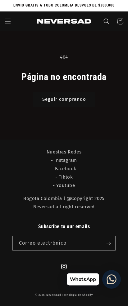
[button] (8, 21)
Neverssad (53, 294)
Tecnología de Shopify (77, 294)
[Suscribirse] (108, 243)
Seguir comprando (64, 99)
